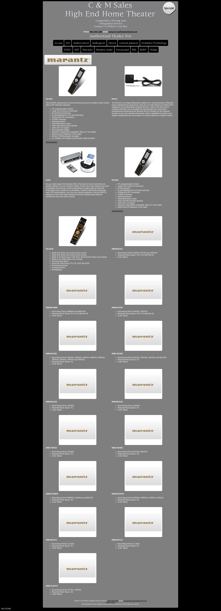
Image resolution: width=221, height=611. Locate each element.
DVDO (67, 49)
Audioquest (98, 42)
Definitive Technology (154, 42)
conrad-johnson (128, 42)
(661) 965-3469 (96, 32)
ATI (68, 42)
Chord (112, 42)
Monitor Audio (104, 49)
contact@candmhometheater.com (122, 32)
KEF (76, 49)
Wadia (153, 49)
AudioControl (81, 42)
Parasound (122, 49)
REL (134, 49)
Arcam (58, 42)
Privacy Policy (110, 602)
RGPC (143, 49)
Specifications (51, 142)
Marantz (88, 49)
